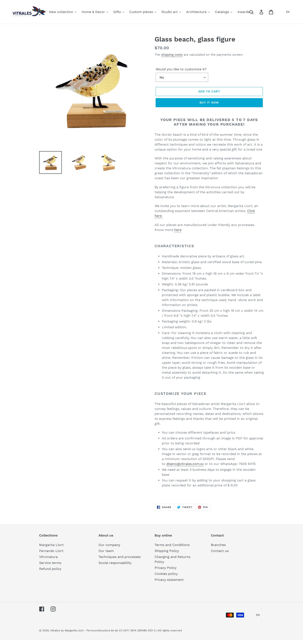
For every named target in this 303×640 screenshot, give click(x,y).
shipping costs (172, 54)
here (177, 230)
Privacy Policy (165, 568)
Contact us (220, 551)
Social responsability (115, 563)
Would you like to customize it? (181, 69)
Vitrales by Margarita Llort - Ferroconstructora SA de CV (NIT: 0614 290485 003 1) (103, 630)
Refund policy (50, 569)
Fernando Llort (51, 551)
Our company (109, 545)
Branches (218, 545)
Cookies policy (166, 574)
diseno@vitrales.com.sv (185, 464)
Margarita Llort (51, 545)
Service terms (50, 563)
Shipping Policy (167, 551)
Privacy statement (169, 580)
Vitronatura (48, 557)
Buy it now (209, 102)
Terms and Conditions (172, 545)
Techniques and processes (120, 557)
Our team (106, 551)
